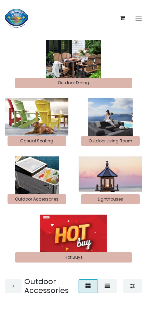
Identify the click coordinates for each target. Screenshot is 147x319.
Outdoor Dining (73, 83)
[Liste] (107, 286)
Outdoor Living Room (110, 141)
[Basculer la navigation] (139, 18)
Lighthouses (110, 199)
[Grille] (88, 286)
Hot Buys (74, 257)
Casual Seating (36, 141)
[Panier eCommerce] (122, 18)
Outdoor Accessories (36, 199)
